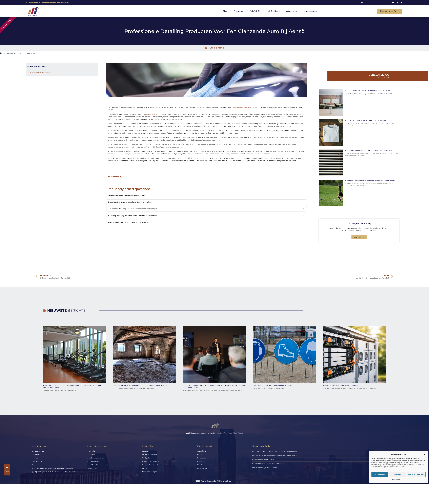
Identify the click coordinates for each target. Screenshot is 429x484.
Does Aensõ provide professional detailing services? (206, 202)
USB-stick (201, 461)
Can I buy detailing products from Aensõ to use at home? (206, 216)
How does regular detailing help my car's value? (206, 222)
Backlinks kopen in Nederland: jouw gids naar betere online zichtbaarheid (55, 472)
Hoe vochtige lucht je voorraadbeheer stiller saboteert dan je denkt (140, 385)
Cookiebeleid (396, 479)
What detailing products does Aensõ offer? (206, 195)
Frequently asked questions (42, 72)
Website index (37, 464)
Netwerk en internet (150, 464)
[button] (424, 454)
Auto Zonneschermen (95, 457)
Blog (225, 11)
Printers (145, 468)
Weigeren (397, 475)
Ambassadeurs (310, 11)
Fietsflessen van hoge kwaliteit (263, 459)
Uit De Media (274, 11)
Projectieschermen (149, 454)
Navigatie (146, 457)
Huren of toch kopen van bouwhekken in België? (273, 385)
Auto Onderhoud (93, 461)
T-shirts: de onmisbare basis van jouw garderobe (365, 120)
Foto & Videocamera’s (150, 461)
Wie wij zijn (255, 11)
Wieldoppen (92, 468)
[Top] (7, 468)
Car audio (91, 451)
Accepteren (380, 475)
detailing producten (27, 53)
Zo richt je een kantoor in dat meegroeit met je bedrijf (367, 90)
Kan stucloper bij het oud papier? (264, 468)
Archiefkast (201, 451)
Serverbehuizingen (149, 471)
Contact (35, 457)
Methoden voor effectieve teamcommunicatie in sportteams (370, 181)
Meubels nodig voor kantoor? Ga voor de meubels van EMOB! (274, 455)
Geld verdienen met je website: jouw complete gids (52, 468)
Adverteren (291, 11)
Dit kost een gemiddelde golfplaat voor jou (268, 463)
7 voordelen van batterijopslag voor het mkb (341, 385)
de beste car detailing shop (243, 107)
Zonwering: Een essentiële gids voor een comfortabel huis (369, 151)
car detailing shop (10, 53)
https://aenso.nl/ (115, 177)
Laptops (145, 451)
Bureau (200, 454)
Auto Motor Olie (93, 464)
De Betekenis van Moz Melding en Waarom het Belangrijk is (274, 451)
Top (7, 471)
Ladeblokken (202, 468)
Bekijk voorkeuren (416, 475)
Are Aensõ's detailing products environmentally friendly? (206, 209)
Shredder (200, 464)
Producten (239, 11)
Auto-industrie (216, 48)
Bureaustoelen (203, 457)
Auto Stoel (91, 454)
